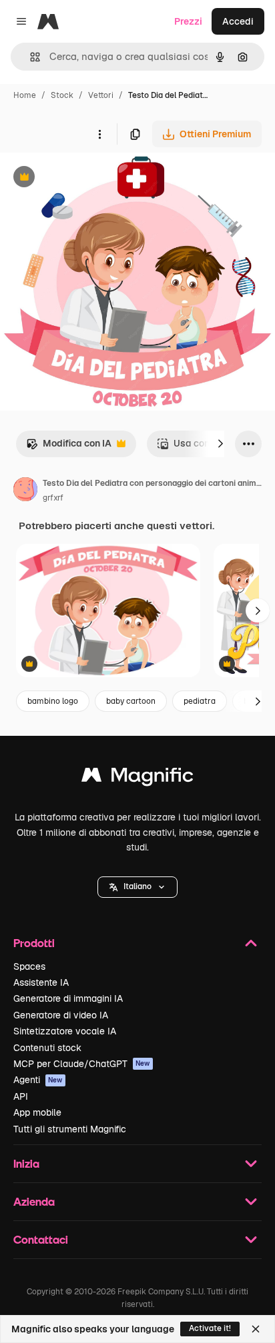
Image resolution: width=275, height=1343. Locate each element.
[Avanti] (220, 444)
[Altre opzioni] (99, 134)
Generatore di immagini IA (68, 998)
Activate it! (210, 1328)
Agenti (38, 1080)
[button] (137, 887)
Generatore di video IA (60, 1015)
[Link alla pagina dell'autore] (25, 491)
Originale (88, 178)
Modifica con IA (68, 447)
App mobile (37, 1112)
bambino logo (52, 701)
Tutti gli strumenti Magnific (69, 1129)
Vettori (100, 95)
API (20, 1096)
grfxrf (53, 498)
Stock (62, 95)
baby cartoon (131, 701)
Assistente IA (41, 982)
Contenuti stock (47, 1048)
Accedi (238, 21)
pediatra (200, 701)
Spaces (29, 966)
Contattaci (40, 1239)
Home (24, 95)
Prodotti (34, 943)
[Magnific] (137, 778)
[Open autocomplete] (29, 57)
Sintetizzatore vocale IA (64, 1031)
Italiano (137, 886)
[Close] (256, 1329)
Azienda (34, 1201)
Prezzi (188, 21)
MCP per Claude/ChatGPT (81, 1064)
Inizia (26, 1163)
